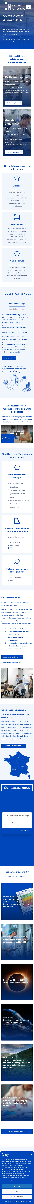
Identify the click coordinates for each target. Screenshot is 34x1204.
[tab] (17, 303)
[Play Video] (17, 434)
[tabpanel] (17, 353)
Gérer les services (16, 1181)
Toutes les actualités (15, 1131)
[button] (31, 1155)
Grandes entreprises (13, 152)
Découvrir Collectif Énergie (10, 657)
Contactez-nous (26, 1201)
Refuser (17, 1191)
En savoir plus (8, 358)
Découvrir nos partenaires (10, 662)
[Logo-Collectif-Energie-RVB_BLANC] (15, 2)
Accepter (17, 1186)
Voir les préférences (17, 1196)
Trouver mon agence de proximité (12, 746)
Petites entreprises (12, 103)
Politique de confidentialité (12, 1201)
